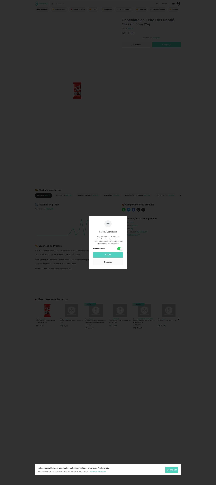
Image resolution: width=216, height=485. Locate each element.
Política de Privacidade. (98, 471)
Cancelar (108, 262)
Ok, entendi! (172, 470)
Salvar (108, 255)
